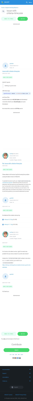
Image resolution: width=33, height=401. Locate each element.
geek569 (11, 63)
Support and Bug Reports (11, 7)
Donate (16, 350)
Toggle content (16, 369)
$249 (22, 354)
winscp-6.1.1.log (8, 224)
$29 (13, 354)
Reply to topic (8, 18)
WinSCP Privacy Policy (20, 394)
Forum (2, 7)
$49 (16, 354)
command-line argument (7, 182)
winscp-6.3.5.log (8, 219)
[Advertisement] (16, 41)
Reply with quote (7, 77)
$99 (19, 354)
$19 (10, 354)
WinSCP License (8, 394)
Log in (23, 18)
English (16, 387)
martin (11, 153)
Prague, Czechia (17, 160)
